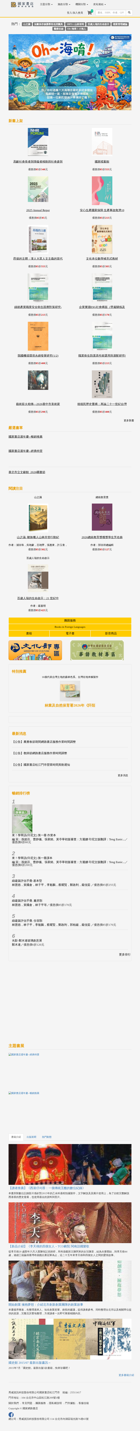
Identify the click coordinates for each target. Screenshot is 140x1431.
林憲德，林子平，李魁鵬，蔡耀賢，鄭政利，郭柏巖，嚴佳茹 (51, 898)
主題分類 (45, 4)
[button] (18, 61)
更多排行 (125, 928)
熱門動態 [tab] (47, 1111)
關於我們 (14, 1377)
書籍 (29, 607)
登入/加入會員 (75, 12)
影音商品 (111, 607)
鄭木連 (16, 918)
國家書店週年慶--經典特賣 (26, 425)
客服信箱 (84, 1377)
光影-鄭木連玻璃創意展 (27, 914)
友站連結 (98, 4)
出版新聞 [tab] (31, 1111)
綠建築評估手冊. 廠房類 (27, 874)
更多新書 (129, 394)
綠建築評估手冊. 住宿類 (27, 894)
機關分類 (80, 4)
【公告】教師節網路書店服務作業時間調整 (39, 727)
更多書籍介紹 (126, 1349)
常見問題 (27, 1377)
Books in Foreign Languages (70, 601)
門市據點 (70, 1377)
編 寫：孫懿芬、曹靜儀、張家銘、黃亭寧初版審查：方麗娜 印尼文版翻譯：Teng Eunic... (68, 813)
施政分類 (63, 4)
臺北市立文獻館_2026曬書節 (27, 446)
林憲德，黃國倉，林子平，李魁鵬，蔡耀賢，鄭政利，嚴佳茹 (51, 859)
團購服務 (70, 594)
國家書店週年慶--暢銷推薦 (26, 410)
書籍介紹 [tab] (16, 1111)
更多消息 (123, 749)
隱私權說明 (55, 1377)
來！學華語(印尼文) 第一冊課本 (32, 832)
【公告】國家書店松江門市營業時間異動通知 (41, 738)
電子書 (70, 607)
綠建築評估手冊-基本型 (27, 854)
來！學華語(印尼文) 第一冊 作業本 (34, 809)
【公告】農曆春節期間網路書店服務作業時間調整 (44, 716)
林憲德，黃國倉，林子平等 (29, 879)
